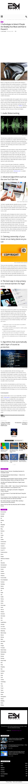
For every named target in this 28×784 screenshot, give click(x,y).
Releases (3, 654)
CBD (2, 537)
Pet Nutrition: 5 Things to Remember (21, 423)
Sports (2, 673)
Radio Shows (3, 650)
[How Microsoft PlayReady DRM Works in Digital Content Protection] (5, 446)
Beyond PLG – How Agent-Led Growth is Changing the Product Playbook (12, 490)
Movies (2, 635)
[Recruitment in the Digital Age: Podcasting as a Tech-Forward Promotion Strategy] (14, 446)
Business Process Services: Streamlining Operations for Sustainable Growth (12, 472)
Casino (2, 535)
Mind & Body (3, 633)
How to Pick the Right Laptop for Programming (22, 461)
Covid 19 (2, 550)
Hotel (2, 607)
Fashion (2, 571)
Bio (1, 522)
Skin (1, 669)
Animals (2, 516)
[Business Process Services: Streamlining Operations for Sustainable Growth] (4, 740)
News (2, 643)
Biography (3, 524)
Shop (2, 664)
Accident (2, 514)
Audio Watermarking (8, 415)
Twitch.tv (20, 105)
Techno (2, 679)
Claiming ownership (16, 415)
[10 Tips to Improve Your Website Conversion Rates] (5, 457)
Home (2, 19)
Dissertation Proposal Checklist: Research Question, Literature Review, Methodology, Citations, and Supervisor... (16, 753)
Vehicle (2, 692)
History (2, 599)
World (2, 703)
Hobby (2, 601)
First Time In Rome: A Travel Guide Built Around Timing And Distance (13, 494)
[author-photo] (14, 432)
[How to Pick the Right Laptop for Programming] (23, 457)
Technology (3, 681)
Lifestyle (2, 624)
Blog (2, 529)
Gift (1, 590)
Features (2, 573)
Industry (2, 611)
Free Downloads (4, 580)
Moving (2, 637)
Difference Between (5, 558)
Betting (2, 520)
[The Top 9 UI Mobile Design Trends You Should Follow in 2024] (14, 457)
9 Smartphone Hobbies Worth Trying (22, 450)
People (2, 645)
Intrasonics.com (17, 171)
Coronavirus (3, 548)
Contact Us (3, 543)
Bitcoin (2, 526)
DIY (1, 560)
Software (3, 671)
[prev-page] (13, 464)
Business (2, 531)
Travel (2, 688)
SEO (1, 662)
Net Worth (3, 641)
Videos (2, 698)
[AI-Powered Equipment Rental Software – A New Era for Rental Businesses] (4, 746)
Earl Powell (4, 31)
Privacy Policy (9, 781)
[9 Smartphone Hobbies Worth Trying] (23, 446)
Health (2, 596)
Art (1, 518)
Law (1, 620)
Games (2, 586)
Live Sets (3, 626)
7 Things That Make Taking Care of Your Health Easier (5, 424)
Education (3, 563)
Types (2, 690)
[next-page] (14, 464)
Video (2, 694)
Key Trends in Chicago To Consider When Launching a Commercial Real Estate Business (12, 501)
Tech (4, 19)
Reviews (2, 658)
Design (2, 556)
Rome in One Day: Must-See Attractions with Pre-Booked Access (13, 505)
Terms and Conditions (17, 781)
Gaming (2, 588)
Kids (2, 618)
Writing (2, 705)
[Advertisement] (14, 47)
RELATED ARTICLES (9, 440)
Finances (2, 575)
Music (2, 639)
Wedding (2, 700)
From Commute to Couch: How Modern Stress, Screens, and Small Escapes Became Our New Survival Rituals (13, 497)
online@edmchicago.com (16, 730)
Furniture (2, 582)
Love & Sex (3, 628)
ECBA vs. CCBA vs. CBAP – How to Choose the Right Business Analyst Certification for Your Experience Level (14, 486)
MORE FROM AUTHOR (18, 440)
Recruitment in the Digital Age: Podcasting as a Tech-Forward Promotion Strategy (14, 451)
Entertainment (4, 565)
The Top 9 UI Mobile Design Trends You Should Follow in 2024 (14, 461)
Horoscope (3, 605)
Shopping (3, 667)
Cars (2, 533)
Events (2, 569)
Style (2, 675)
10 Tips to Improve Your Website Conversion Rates (5, 461)
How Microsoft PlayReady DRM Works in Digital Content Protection (5, 450)
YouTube (2, 416)
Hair (1, 594)
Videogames (3, 696)
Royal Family (3, 660)
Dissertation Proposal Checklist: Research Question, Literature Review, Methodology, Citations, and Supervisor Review (14, 479)
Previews (3, 647)
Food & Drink (3, 577)
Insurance (3, 613)
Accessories (3, 512)
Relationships (3, 652)
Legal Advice (3, 622)
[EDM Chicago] (14, 7)
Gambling (3, 584)
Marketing (3, 630)
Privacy (22, 415)
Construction (3, 541)
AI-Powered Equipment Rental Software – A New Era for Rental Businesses (13, 475)
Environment (3, 567)
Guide (2, 592)
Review (2, 656)
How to (2, 609)
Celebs (2, 539)
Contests (2, 546)
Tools (2, 686)
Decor (2, 554)
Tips (2, 684)
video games (7, 397)
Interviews (3, 616)
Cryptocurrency (4, 552)
